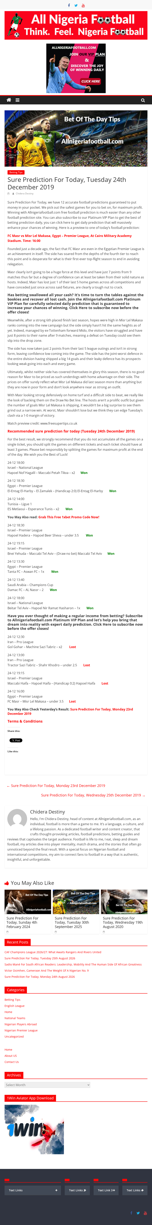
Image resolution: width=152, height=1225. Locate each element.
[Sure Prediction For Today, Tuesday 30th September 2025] (76, 892)
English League (15, 1006)
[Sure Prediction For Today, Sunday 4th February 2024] (28, 892)
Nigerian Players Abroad (21, 1024)
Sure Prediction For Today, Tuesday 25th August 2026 (40, 958)
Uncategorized (14, 1036)
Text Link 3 (106, 1190)
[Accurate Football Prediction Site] (9, 100)
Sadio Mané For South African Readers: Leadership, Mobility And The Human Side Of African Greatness (73, 964)
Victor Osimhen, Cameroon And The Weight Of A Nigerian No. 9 (47, 970)
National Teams (15, 1018)
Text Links (33, 1190)
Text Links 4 (135, 1190)
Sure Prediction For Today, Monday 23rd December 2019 (70, 711)
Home (8, 1012)
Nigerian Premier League (21, 1030)
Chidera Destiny (24, 193)
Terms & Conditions (25, 721)
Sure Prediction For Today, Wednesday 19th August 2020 (123, 922)
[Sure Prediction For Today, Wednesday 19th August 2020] (124, 892)
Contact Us (12, 1062)
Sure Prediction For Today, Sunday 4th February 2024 (22, 922)
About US (11, 1056)
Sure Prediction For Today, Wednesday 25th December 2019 (93, 795)
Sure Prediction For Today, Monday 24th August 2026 (40, 977)
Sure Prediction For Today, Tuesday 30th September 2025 (72, 922)
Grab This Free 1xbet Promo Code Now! (68, 517)
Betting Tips (16, 172)
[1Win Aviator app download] (34, 1107)
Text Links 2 (77, 1190)
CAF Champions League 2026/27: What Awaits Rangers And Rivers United (53, 952)
